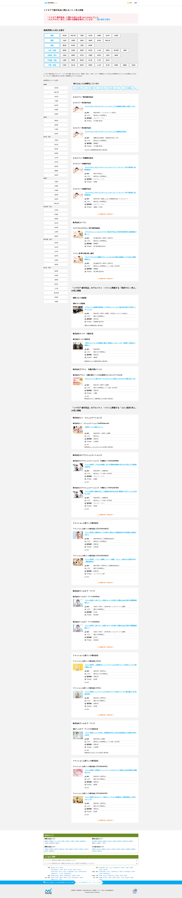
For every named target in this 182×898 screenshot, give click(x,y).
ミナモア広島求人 (128, 88)
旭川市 (118, 849)
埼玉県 (90, 35)
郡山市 (123, 849)
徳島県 (116, 65)
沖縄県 (125, 50)
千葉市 (72, 841)
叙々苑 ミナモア (113, 88)
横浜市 (46, 841)
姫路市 (71, 849)
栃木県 (107, 35)
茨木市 (76, 849)
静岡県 (90, 45)
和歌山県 (107, 40)
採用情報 (94, 890)
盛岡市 (128, 871)
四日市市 (125, 841)
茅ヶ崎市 (70, 869)
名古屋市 (94, 841)
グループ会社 (101, 890)
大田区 (46, 843)
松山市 (108, 849)
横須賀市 (52, 843)
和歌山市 (61, 849)
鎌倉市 (74, 869)
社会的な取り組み (87, 890)
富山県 (90, 60)
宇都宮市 (84, 871)
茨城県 (99, 35)
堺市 (67, 849)
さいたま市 (58, 841)
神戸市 (56, 849)
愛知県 (64, 45)
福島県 (116, 55)
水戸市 (56, 873)
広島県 (64, 65)
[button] (136, 87)
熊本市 (100, 851)
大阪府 (64, 40)
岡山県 (73, 65)
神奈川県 (73, 35)
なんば (110, 867)
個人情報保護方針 (109, 890)
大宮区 (64, 871)
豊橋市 (94, 843)
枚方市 (46, 851)
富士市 (110, 841)
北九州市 (94, 851)
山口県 (99, 65)
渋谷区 (67, 841)
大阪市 (46, 849)
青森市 (128, 849)
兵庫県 (73, 40)
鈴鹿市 (131, 841)
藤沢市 (65, 869)
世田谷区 (82, 841)
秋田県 (99, 55)
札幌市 (94, 849)
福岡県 (64, 50)
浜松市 (100, 841)
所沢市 (60, 871)
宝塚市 (81, 849)
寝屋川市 (52, 851)
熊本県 (90, 50)
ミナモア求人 (77, 88)
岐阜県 (73, 45)
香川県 (107, 65)
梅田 (104, 867)
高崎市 (69, 873)
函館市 (133, 849)
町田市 (61, 867)
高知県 (133, 65)
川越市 (56, 871)
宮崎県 (107, 50)
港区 (63, 841)
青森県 (73, 55)
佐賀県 (73, 50)
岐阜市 (120, 841)
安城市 (99, 843)
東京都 (64, 35)
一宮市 (104, 843)
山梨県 (64, 60)
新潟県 (82, 60)
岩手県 (82, 55)
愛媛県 (125, 65)
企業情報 (73, 890)
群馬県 (116, 35)
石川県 (99, 60)
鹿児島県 (116, 50)
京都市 (51, 849)
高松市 (76, 877)
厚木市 (79, 869)
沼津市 (115, 841)
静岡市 (105, 841)
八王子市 (57, 867)
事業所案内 (79, 890)
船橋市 (72, 871)
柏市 (76, 871)
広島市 (113, 849)
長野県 (73, 60)
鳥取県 (82, 65)
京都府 (82, 40)
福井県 (107, 60)
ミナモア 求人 (101, 88)
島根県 (90, 65)
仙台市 (99, 849)
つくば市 (61, 873)
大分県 (99, 50)
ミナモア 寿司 (89, 88)
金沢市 (112, 875)
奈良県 (99, 40)
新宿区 (51, 841)
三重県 (82, 45)
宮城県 (90, 55)
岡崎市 (61, 875)
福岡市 (104, 849)
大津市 (86, 849)
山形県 (107, 55)
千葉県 (82, 35)
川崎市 (77, 841)
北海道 (64, 55)
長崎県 (82, 50)
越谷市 (57, 843)
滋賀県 (90, 40)
